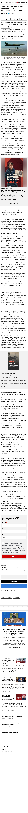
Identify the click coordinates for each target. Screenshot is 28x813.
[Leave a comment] (21, 19)
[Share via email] (17, 19)
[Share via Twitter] (7, 19)
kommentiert (11, 299)
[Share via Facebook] (3, 19)
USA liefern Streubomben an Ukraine (10, 567)
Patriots (14, 446)
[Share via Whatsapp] (10, 19)
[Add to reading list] (25, 19)
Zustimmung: (6, 541)
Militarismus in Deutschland (8, 593)
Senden (14, 556)
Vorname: (5, 529)
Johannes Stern (4, 13)
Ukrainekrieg (16, 597)
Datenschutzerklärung (13, 547)
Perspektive (20, 472)
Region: (4, 535)
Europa (11, 600)
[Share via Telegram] (14, 19)
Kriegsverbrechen (19, 600)
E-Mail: (4, 523)
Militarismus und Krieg (6, 597)
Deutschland (4, 600)
